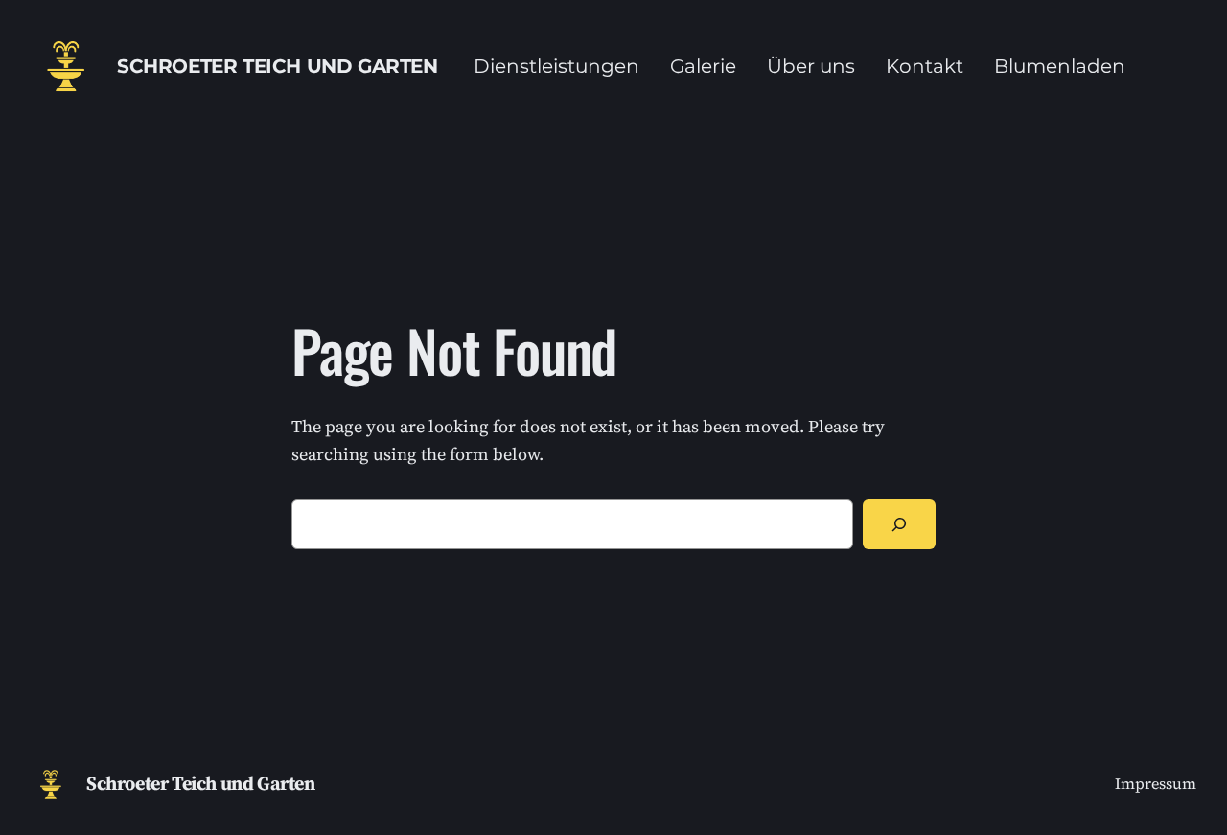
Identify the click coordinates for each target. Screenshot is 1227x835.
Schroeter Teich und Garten (277, 66)
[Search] (899, 524)
